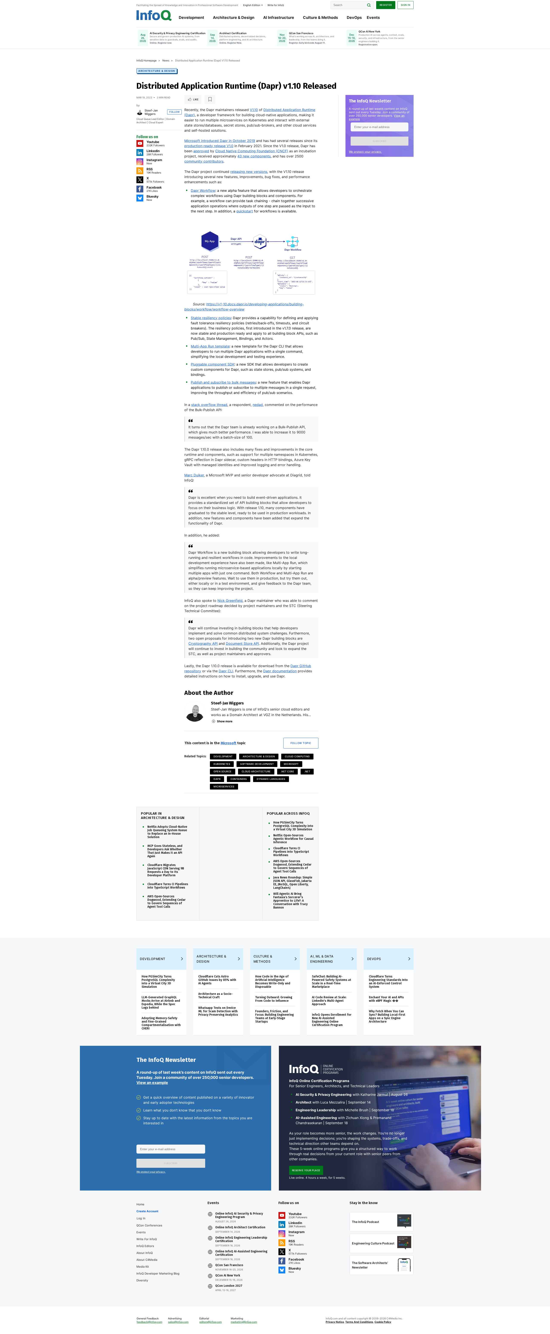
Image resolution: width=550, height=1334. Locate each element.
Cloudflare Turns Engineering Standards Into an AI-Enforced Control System (388, 982)
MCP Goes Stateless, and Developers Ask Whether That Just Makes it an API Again (164, 851)
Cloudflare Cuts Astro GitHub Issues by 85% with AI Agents (217, 980)
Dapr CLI (226, 671)
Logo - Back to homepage (154, 15)
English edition (251, 5)
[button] (379, 141)
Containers (239, 779)
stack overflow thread (209, 404)
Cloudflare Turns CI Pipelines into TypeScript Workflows (167, 886)
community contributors (203, 161)
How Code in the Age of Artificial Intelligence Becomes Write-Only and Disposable (272, 982)
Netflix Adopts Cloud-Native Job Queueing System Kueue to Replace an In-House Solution (167, 832)
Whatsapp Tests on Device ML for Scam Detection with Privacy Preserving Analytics (218, 1011)
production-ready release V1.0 (208, 146)
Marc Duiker (194, 475)
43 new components (254, 156)
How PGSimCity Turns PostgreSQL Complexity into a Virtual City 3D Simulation (293, 826)
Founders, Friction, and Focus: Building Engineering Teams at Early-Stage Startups (274, 1016)
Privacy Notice (335, 1321)
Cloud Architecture (256, 771)
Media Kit (142, 1266)
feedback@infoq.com (149, 1321)
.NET (307, 771)
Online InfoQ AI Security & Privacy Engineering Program (239, 1215)
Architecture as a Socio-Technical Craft (215, 995)
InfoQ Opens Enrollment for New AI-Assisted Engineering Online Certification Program (331, 1020)
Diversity (142, 1280)
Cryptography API (203, 643)
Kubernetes (222, 763)
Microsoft (228, 743)
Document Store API (242, 643)
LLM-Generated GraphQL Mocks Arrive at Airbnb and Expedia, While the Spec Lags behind (161, 1002)
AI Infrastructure (278, 17)
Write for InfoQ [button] (275, 5)
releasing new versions (248, 171)
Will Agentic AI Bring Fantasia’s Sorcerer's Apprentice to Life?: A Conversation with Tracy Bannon (290, 900)
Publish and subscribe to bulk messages (223, 382)
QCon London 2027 (228, 1286)
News (165, 60)
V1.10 (254, 110)
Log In (141, 1218)
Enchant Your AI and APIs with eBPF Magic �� (386, 999)
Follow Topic (300, 743)
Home (140, 1204)
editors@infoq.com (210, 1321)
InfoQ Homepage (146, 60)
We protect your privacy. (365, 151)
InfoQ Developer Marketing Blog (157, 1273)
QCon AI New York (227, 1275)
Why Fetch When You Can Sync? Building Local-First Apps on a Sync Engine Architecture (387, 1016)
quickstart (244, 211)
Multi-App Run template (210, 346)
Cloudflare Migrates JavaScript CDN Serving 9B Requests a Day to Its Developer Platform (165, 870)
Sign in (405, 4)
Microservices (224, 786)
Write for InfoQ (146, 1239)
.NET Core (287, 771)
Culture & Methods (320, 17)
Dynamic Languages (271, 779)
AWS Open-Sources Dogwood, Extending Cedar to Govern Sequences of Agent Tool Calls (166, 902)
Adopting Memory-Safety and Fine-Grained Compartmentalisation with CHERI (161, 1023)
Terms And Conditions (359, 1321)
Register (386, 4)
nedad (258, 404)
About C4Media (146, 1259)
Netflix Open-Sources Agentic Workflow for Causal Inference (293, 839)
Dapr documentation (280, 671)
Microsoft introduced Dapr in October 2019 (219, 141)
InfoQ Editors (145, 1246)
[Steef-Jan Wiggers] (139, 112)
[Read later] (210, 99)
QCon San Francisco (229, 1265)
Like (196, 99)
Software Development (257, 763)
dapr (217, 779)
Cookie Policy (382, 1321)
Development (191, 17)
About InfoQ (144, 1253)
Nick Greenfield (230, 600)
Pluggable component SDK (212, 364)
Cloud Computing (297, 756)
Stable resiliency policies (211, 318)
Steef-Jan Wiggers (151, 112)
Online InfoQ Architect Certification (240, 1227)
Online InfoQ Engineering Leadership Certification (241, 1239)
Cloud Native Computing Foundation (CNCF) (251, 151)
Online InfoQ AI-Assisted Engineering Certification (241, 1253)
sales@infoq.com (178, 1321)
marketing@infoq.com (244, 1321)
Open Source (223, 771)
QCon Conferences (149, 1225)
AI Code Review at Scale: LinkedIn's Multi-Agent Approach (329, 1001)
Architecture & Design (233, 17)
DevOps (354, 17)
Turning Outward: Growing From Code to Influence (273, 999)
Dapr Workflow (203, 190)
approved (201, 151)
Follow (174, 111)
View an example (152, 1082)
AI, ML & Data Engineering (322, 959)
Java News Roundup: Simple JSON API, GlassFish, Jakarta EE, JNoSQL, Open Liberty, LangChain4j (292, 883)
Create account (147, 1211)
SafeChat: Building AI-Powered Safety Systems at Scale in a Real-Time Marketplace (331, 982)
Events (373, 17)
